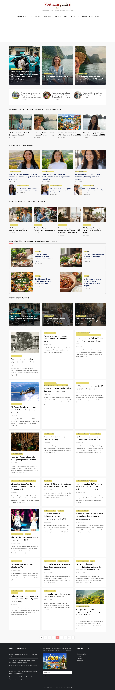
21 (62, 637)
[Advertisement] (57, 30)
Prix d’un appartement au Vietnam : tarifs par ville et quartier (92, 230)
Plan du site (80, 660)
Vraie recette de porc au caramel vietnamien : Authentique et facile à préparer (92, 282)
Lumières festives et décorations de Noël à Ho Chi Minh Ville (57, 595)
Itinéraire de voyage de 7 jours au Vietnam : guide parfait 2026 (94, 134)
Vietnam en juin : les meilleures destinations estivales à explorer (93, 94)
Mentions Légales (81, 654)
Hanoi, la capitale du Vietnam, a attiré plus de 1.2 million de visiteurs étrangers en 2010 (89, 487)
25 (69, 637)
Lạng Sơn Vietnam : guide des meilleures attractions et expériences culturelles (56, 176)
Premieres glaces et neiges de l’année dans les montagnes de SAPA (56, 339)
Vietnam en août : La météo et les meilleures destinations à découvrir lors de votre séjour (61, 95)
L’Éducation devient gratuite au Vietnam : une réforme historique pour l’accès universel (31, 95)
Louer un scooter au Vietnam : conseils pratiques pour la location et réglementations (22, 678)
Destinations (35, 16)
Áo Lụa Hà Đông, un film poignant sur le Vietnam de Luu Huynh (57, 485)
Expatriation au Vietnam (90, 16)
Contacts (79, 656)
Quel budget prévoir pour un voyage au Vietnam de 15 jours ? (90, 77)
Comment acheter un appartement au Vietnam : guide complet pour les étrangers (69, 230)
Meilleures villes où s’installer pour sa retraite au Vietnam (19, 229)
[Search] (45, 675)
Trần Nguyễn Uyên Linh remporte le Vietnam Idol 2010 (24, 538)
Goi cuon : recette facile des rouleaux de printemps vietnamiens (94, 256)
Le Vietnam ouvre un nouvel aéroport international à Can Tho (89, 438)
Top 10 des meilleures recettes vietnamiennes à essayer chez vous (43, 281)
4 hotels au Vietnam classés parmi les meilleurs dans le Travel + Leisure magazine (89, 516)
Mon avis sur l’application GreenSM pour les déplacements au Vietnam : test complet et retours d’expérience (24, 75)
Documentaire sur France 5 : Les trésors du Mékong (56, 438)
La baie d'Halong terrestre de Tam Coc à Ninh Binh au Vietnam (23, 656)
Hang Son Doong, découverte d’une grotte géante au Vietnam (23, 458)
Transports (47, 16)
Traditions (57, 16)
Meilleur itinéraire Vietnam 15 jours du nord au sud (56, 77)
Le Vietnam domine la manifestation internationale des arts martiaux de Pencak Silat (88, 567)
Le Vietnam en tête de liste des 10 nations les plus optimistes (89, 387)
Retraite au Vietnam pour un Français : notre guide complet (44, 229)
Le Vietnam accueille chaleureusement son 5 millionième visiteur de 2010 (55, 516)
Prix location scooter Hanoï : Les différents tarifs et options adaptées (88, 319)
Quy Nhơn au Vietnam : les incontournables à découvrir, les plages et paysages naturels (93, 190)
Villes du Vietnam (22, 16)
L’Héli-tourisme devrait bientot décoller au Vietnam (23, 565)
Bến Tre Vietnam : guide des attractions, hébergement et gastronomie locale (28, 189)
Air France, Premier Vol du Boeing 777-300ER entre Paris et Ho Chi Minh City (24, 410)
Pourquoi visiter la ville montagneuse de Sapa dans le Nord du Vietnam (88, 612)
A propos (79, 658)
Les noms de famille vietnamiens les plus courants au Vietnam (23, 667)
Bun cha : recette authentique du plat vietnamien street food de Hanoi (44, 257)
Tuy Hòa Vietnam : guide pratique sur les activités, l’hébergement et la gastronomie (89, 176)
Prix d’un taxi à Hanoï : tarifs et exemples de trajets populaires (54, 319)
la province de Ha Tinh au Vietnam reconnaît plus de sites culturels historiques (90, 341)
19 (54, 637)
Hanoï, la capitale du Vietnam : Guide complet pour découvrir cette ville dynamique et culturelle (60, 190)
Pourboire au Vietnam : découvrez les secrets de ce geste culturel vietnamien (23, 672)
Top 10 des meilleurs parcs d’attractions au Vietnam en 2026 (69, 134)
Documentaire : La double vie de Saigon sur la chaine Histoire (24, 360)
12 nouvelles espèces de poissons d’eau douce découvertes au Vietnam (57, 567)
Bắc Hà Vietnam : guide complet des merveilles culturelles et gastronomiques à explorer (24, 176)
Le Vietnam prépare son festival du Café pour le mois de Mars (57, 389)
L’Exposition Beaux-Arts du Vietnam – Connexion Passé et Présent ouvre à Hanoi (23, 487)
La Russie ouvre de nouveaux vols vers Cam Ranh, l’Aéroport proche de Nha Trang (24, 599)
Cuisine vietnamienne (71, 16)
